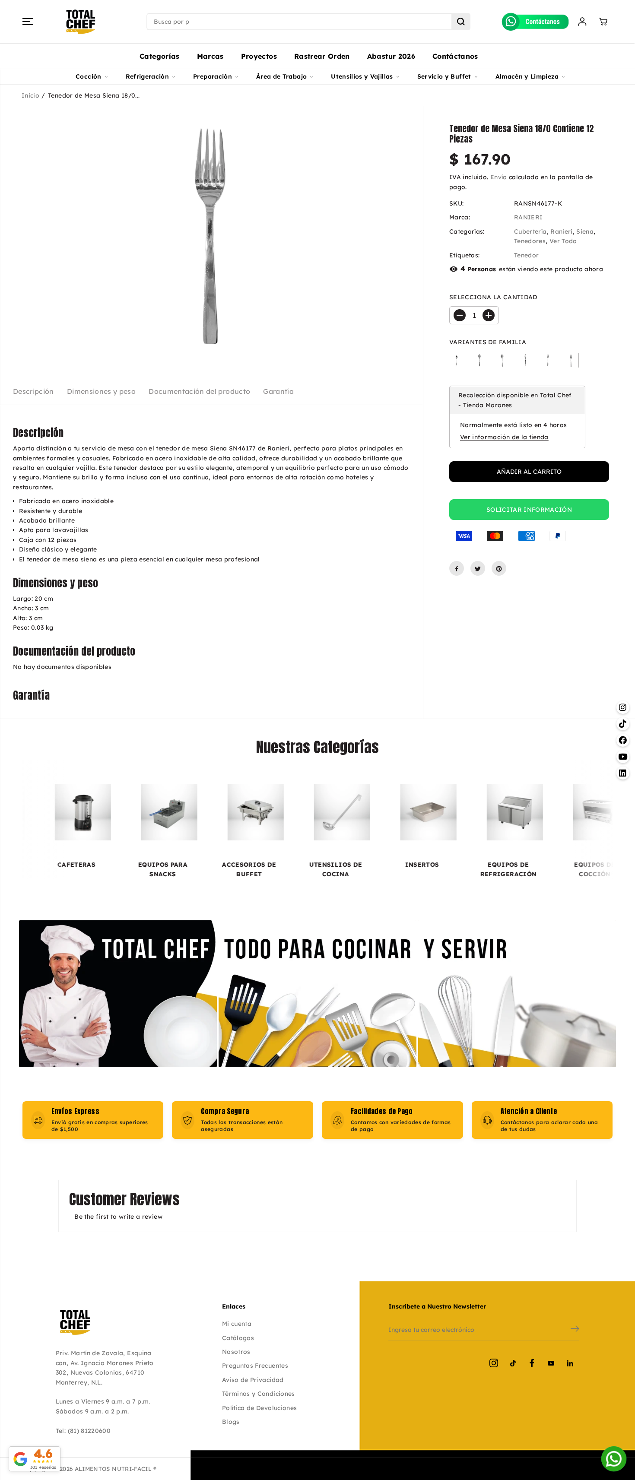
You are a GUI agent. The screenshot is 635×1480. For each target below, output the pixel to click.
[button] (27, 21)
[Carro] (603, 21)
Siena (585, 231)
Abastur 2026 (391, 56)
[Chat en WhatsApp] (613, 1458)
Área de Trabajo (281, 76)
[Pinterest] (499, 568)
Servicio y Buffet (444, 76)
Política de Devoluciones (259, 1408)
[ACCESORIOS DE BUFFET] (203, 812)
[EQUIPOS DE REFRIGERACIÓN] (462, 812)
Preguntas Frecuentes (255, 1365)
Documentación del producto (199, 391)
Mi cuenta (236, 1324)
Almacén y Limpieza (527, 76)
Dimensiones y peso (101, 391)
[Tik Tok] (512, 1362)
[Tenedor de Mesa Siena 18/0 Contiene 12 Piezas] (571, 360)
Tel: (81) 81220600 (83, 1431)
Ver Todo (563, 241)
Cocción (88, 76)
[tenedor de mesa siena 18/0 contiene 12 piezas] (211, 235)
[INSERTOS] (376, 812)
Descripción (33, 391)
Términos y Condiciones (258, 1394)
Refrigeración (147, 76)
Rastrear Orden (322, 56)
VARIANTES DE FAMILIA (487, 342)
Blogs (231, 1422)
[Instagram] (493, 1362)
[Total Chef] (81, 21)
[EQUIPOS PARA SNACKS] (116, 812)
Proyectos (259, 56)
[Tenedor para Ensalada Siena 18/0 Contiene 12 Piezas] (548, 360)
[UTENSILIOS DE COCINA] (289, 812)
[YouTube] (550, 1362)
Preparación (212, 76)
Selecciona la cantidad (493, 297)
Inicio (30, 95)
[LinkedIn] (569, 1362)
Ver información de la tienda (504, 437)
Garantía (278, 391)
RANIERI (528, 218)
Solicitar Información (529, 509)
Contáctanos (455, 56)
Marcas (210, 56)
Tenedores (530, 241)
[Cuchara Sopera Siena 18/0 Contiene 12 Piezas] (502, 360)
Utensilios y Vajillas (362, 76)
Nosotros (236, 1352)
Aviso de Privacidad (253, 1380)
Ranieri (561, 231)
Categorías (160, 56)
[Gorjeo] (477, 568)
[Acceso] (582, 21)
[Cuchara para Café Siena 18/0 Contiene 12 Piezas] (479, 360)
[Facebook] (456, 568)
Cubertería (530, 231)
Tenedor (526, 255)
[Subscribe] (575, 1330)
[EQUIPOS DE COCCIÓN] (548, 812)
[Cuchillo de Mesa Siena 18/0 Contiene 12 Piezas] (525, 360)
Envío (498, 177)
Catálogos (238, 1338)
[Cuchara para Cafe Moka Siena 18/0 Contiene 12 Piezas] (456, 360)
